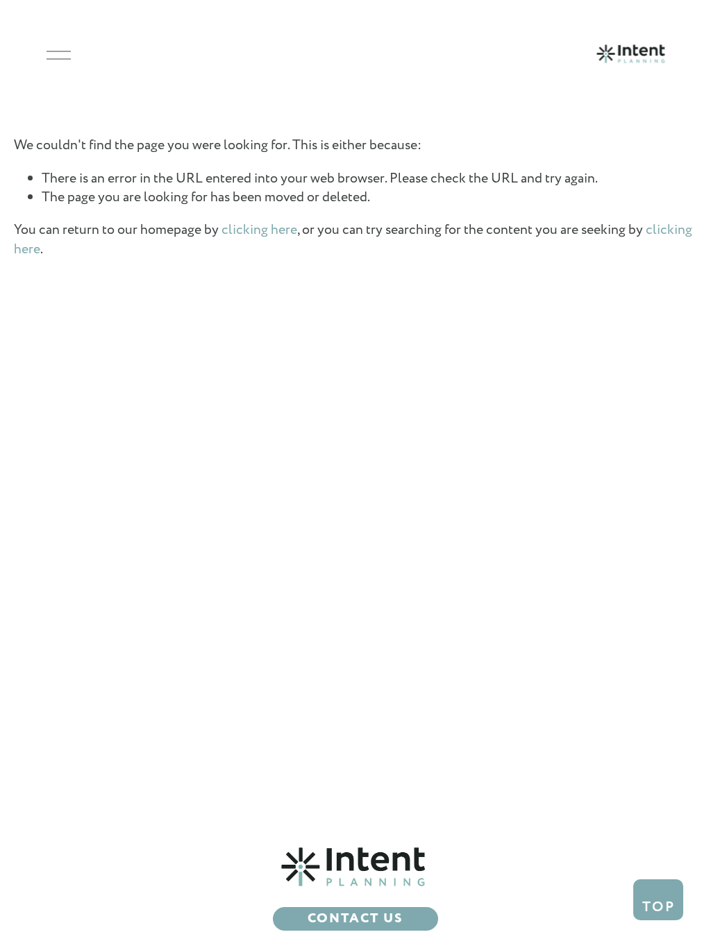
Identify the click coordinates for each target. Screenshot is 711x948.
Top (659, 907)
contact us (355, 919)
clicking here (259, 229)
